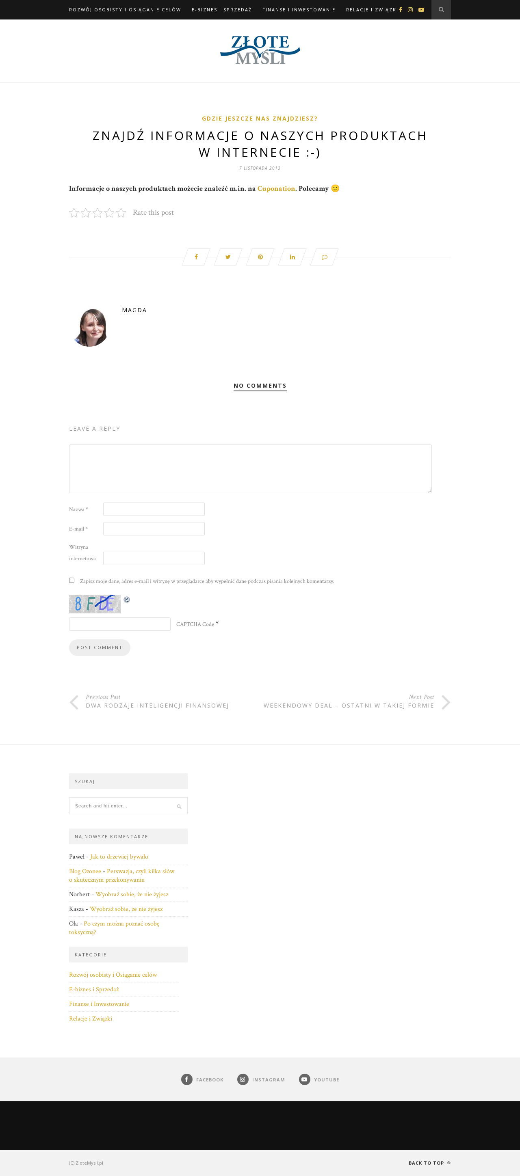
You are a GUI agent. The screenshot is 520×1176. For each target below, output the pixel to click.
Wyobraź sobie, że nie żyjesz (131, 894)
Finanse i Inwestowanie (299, 9)
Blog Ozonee (85, 871)
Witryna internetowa (82, 553)
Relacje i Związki (372, 9)
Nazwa (78, 509)
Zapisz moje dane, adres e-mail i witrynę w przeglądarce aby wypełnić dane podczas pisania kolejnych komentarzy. (207, 581)
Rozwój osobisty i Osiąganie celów (125, 9)
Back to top (427, 1163)
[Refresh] (127, 599)
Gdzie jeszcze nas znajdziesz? (260, 118)
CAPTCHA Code (195, 624)
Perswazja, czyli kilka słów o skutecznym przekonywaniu (121, 875)
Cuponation (276, 188)
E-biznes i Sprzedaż (222, 9)
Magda (134, 310)
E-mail (78, 529)
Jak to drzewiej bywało (119, 856)
